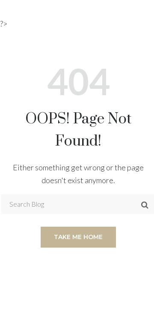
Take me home (78, 237)
